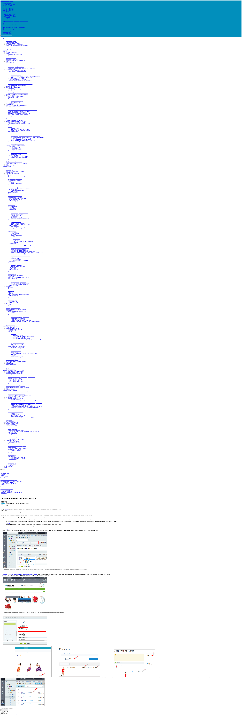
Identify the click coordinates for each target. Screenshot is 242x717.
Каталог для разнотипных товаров (13, 106)
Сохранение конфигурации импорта (18, 282)
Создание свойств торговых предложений (17, 446)
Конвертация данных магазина (12, 173)
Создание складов (12, 463)
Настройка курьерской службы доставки (19, 458)
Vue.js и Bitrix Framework (8, 18)
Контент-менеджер (7, 3)
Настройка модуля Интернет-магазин (16, 439)
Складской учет (11, 99)
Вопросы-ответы (9, 366)
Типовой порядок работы (11, 424)
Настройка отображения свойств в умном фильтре (19, 89)
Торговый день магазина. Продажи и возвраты (16, 361)
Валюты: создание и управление (15, 54)
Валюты (5, 51)
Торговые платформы (12, 225)
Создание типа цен (15, 435)
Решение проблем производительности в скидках (16, 163)
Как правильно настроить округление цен (15, 171)
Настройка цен (11, 434)
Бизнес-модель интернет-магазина (13, 308)
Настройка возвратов (15, 258)
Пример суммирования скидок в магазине (17, 159)
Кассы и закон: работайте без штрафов (11, 326)
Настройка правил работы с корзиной (19, 153)
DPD (14, 236)
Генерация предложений (16, 75)
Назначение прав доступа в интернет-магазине (16, 309)
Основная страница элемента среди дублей (15, 371)
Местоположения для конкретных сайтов (19, 213)
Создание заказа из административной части (17, 176)
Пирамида (10, 292)
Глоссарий (5, 50)
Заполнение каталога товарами (14, 449)
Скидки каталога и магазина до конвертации (15, 145)
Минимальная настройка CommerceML (16, 394)
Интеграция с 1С (6, 11)
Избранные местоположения (17, 214)
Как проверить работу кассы (12, 360)
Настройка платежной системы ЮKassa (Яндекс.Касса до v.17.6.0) (25, 246)
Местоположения (12, 209)
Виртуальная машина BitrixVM (9, 24)
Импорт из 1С (11, 276)
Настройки (13, 312)
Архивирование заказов (13, 192)
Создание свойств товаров (13, 444)
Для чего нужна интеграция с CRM (15, 392)
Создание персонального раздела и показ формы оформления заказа (25, 321)
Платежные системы (12, 243)
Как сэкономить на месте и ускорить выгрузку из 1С (19, 277)
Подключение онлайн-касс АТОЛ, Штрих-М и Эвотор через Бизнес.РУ (26, 339)
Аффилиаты (8, 286)
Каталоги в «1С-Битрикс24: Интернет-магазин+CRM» (22, 417)
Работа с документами (15, 102)
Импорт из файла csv (12, 278)
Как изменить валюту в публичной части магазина (16, 60)
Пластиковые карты (12, 301)
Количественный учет (13, 97)
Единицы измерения (12, 267)
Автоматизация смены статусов (15, 196)
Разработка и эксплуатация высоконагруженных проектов (15, 21)
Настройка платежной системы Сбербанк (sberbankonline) (23, 251)
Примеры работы (9, 310)
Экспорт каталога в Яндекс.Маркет (15, 275)
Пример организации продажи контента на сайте (18, 315)
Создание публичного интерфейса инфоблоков (21, 320)
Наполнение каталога (10, 69)
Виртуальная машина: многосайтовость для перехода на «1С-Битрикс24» (26, 406)
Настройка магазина (10, 202)
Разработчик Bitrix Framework (9, 14)
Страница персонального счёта (14, 378)
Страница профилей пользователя (15, 381)
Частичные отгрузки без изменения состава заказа (21, 187)
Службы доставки (12, 231)
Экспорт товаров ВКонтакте (19, 228)
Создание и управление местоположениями (20, 210)
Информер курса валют (11, 58)
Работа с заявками (14, 191)
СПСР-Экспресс (16, 239)
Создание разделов (12, 447)
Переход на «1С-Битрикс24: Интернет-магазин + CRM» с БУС (24, 404)
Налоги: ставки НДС (12, 438)
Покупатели (8, 296)
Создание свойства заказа (13, 460)
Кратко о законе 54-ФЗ (10, 327)
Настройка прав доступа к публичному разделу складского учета (22, 418)
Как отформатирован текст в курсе (13, 43)
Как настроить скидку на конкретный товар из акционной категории (25, 136)
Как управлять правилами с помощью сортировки (21, 139)
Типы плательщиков (12, 206)
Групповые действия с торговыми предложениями (21, 77)
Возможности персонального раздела (16, 375)
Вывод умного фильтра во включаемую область (18, 114)
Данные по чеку (14, 345)
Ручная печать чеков (10, 363)
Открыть (2, 469)
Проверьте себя (9, 61)
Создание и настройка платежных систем (19, 244)
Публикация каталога (10, 86)
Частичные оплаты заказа (16, 183)
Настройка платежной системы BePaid (19, 254)
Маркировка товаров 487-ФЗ (12, 201)
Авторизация (3, 36)
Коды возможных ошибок (16, 357)
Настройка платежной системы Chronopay (20, 253)
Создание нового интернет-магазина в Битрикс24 (21, 405)
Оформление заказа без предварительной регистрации (17, 387)
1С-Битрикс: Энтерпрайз (8, 19)
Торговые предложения (13, 72)
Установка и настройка (8, 5)
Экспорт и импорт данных (11, 270)
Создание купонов (15, 128)
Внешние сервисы (14, 216)
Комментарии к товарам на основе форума (17, 112)
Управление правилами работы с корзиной (20, 151)
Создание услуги (11, 82)
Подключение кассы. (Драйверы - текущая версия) (21, 348)
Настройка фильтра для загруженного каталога (18, 93)
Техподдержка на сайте (13, 314)
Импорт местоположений (16, 217)
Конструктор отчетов (12, 305)
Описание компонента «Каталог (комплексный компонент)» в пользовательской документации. (23, 614)
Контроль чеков (9, 362)
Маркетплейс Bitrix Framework (9, 16)
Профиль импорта (12, 274)
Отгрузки (10, 184)
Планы (9, 288)
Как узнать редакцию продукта (12, 49)
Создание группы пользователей (18, 318)
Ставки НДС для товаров (16, 265)
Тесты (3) (5, 467)
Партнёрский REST (7, 33)
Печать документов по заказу (14, 180)
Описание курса (6, 38)
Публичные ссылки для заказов (15, 197)
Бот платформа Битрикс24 (8, 29)
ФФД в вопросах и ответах (16, 358)
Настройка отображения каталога (15, 452)
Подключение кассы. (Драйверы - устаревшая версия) (22, 349)
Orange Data (13, 332)
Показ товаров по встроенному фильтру (14, 373)
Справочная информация (11, 41)
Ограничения (13, 234)
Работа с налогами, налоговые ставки (19, 263)
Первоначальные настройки (12, 427)
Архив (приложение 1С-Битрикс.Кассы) (16, 346)
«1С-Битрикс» (17, 714)
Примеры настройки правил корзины (14, 161)
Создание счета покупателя (14, 461)
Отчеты (7, 303)
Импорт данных (14, 280)
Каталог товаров (9, 172)
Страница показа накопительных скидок (17, 383)
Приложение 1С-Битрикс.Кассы (17, 347)
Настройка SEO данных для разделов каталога (18, 448)
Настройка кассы (14, 352)
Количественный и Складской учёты (16, 96)
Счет (12, 257)
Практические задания (10, 62)
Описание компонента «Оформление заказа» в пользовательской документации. (20, 574)
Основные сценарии (15, 414)
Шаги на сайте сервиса (18, 335)
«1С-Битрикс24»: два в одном (14, 399)
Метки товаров (11, 81)
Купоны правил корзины (16, 154)
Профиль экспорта (12, 273)
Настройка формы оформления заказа (16, 411)
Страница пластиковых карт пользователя (17, 384)
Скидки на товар (11, 146)
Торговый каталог (7, 63)
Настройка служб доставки (16, 235)
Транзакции (10, 293)
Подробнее (8, 523)
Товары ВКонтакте (15, 226)
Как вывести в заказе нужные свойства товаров (18, 177)
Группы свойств (11, 207)
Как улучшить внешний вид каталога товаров (15, 372)
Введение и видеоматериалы (12, 423)
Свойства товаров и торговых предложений (17, 79)
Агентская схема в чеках (11, 365)
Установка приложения (16, 351)
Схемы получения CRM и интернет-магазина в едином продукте (25, 401)
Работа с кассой (14, 354)
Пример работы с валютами (12, 59)
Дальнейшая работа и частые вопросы (16, 396)
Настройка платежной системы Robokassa (20, 248)
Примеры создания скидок (14, 132)
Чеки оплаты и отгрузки (11, 364)
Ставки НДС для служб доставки (18, 266)
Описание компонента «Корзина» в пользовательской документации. (18, 571)
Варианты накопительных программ (18, 158)
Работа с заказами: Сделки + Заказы (15, 412)
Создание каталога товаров (11, 440)
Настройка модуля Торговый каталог (16, 430)
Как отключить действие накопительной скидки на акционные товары (26, 134)
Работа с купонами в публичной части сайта (20, 129)
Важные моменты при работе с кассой (21, 338)
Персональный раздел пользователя (13, 374)
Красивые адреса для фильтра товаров (16, 92)
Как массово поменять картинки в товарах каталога (19, 111)
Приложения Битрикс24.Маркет (10, 30)
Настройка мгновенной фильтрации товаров (17, 90)
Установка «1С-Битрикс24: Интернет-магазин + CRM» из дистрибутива (26, 403)
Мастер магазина (11, 205)
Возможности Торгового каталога (13, 64)
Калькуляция (11, 291)
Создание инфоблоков (13, 443)
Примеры (8, 107)
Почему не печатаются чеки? (17, 344)
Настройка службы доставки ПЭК (18, 457)
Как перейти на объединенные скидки (16, 122)
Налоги (9, 262)
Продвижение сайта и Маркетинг (10, 4)
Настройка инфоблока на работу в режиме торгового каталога (21, 68)
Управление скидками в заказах (15, 179)
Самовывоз (15, 242)
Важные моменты (14, 413)
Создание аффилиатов (13, 289)
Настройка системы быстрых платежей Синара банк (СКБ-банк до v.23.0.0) (27, 252)
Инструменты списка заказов (17, 416)
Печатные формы (12, 268)
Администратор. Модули (8, 9)
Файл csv (12, 279)
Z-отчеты (13, 355)
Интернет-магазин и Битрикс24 (10, 390)
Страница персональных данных (15, 380)
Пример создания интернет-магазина (11, 422)
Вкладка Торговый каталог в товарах (16, 78)
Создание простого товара (16, 450)
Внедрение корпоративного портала (11, 28)
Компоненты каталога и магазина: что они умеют (13, 370)
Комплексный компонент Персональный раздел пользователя (21, 377)
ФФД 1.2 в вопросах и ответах (17, 343)
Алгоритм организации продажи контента (20, 317)
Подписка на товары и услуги (12, 104)
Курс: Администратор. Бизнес (7, 1)
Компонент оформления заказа (14, 193)
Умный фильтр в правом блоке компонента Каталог (19, 113)
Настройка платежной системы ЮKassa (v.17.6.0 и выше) (23, 245)
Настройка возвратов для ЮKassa (20, 260)
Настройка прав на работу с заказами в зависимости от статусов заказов (23, 431)
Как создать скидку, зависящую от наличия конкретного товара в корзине (26, 133)
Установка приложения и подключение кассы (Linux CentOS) (24, 353)
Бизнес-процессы (6, 32)
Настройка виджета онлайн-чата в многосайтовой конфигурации (25, 407)
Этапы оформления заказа (13, 194)
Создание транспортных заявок (17, 190)
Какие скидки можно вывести (17, 144)
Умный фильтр (11, 88)
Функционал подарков (13, 131)
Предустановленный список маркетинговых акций (19, 123)
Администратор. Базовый (8, 8)
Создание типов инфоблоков (14, 442)
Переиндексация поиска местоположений (20, 218)
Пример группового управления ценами (17, 115)
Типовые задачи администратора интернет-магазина (17, 45)
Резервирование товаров (13, 98)
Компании (10, 230)
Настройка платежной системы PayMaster (20, 250)
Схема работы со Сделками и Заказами (19, 415)
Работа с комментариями (16, 313)
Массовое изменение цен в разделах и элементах (16, 105)
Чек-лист (10, 203)
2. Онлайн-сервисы (12, 331)
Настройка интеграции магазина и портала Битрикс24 (20, 395)
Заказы (7, 174)
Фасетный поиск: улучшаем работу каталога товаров (17, 94)
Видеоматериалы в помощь (11, 42)
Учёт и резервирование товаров (12, 95)
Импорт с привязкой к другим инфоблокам (20, 283)
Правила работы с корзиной (14, 124)
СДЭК (14, 237)
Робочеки (13, 340)
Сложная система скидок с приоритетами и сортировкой (23, 140)
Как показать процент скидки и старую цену (20, 142)
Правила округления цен (16, 222)
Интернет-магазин (7, 166)
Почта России (16, 240)
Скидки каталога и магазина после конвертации (16, 121)
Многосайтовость (7, 17)
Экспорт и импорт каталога (14, 271)
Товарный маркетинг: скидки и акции (11, 119)
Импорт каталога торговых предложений (19, 284)
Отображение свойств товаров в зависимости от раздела (20, 80)
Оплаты (9, 181)
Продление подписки (12, 300)
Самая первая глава (7, 39)
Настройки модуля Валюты (11, 52)
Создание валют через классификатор (16, 55)
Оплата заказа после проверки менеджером (17, 198)
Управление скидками (15, 147)
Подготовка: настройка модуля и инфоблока (15, 65)
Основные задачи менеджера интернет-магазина (16, 46)
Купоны (10, 127)
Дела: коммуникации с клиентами (15, 409)
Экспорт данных (9, 465)
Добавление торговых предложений (18, 73)
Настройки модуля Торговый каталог (16, 67)
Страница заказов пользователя (15, 379)
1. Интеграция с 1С (12, 330)
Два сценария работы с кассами (12, 328)
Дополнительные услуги (16, 233)
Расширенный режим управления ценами (17, 85)
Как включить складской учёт (17, 101)
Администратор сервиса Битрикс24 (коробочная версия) (15, 27)
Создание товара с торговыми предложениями (21, 451)
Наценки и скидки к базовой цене (18, 223)
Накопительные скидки (13, 155)
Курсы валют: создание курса (12, 56)
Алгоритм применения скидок (14, 125)
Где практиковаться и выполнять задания (14, 44)
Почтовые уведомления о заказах (15, 199)
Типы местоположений (16, 215)
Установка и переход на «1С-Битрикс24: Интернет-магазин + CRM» (22, 400)
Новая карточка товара (13, 408)
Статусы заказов (11, 261)
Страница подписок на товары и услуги (16, 382)
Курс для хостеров (7, 23)
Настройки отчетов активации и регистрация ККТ (24, 336)
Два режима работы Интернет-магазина (14, 120)
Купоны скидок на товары (16, 149)
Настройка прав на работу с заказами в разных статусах (23, 322)
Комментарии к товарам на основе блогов (17, 311)
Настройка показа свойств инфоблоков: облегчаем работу (20, 84)
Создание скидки (12, 455)
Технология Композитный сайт (10, 15)
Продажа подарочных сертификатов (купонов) (21, 130)
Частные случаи (9, 466)
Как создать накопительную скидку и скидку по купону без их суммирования (27, 137)
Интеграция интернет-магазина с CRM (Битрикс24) (17, 391)
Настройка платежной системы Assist (19, 249)
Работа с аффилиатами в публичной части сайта (18, 294)
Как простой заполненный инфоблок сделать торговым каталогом (22, 110)
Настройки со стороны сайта (19, 337)
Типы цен (13, 220)
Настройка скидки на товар (16, 148)
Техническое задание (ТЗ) (11, 425)
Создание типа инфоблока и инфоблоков (19, 319)
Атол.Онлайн (13, 334)
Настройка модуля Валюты (11, 426)
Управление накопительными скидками (19, 156)
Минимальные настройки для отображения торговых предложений (25, 76)
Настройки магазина (10, 453)
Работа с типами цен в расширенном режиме (20, 224)
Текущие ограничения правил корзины (14, 162)
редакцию (7, 509)
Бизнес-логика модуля (10, 168)
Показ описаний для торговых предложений (15, 386)
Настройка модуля (9, 170)
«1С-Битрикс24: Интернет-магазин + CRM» (15, 398)
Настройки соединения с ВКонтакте (21, 227)
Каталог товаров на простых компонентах (17, 108)
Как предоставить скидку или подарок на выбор (21, 138)
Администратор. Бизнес (8, 10)
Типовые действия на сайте (11, 47)
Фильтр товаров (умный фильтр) (13, 87)
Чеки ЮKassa (13, 342)
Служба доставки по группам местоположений (23, 241)
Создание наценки (15, 437)
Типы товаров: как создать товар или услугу (17, 70)
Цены (9, 219)
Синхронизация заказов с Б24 (12, 397)
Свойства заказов (12, 208)
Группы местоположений (16, 211)
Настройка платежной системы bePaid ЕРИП (20, 256)
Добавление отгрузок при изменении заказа (20, 188)
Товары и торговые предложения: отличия (17, 71)
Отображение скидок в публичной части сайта (18, 141)
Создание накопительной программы (19, 157)
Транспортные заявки (12, 189)
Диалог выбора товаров (11, 103)
